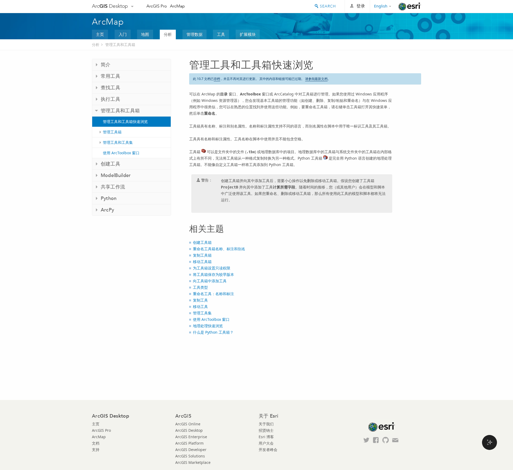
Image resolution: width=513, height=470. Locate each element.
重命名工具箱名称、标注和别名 (219, 248)
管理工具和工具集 (118, 142)
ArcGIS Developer (191, 449)
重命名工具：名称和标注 (213, 293)
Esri (409, 6)
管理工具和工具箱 (120, 44)
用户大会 (266, 443)
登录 (360, 6)
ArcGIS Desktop (189, 430)
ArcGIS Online (187, 423)
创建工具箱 (202, 242)
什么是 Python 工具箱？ (213, 332)
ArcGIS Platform (189, 443)
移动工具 (200, 306)
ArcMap (177, 6)
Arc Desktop (110, 6)
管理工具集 (202, 312)
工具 (221, 34)
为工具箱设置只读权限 (211, 268)
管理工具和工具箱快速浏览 (125, 121)
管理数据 (194, 34)
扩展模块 (248, 34)
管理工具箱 (112, 131)
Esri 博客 (266, 436)
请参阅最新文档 (316, 78)
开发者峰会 (268, 449)
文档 (95, 443)
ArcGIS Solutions (190, 456)
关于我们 (266, 423)
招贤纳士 (266, 430)
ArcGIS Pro (156, 6)
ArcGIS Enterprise (191, 436)
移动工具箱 (202, 261)
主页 (100, 34)
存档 (217, 78)
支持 (95, 449)
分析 (168, 34)
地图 (145, 34)
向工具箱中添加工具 (210, 280)
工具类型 (200, 287)
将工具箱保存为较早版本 (213, 274)
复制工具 (200, 300)
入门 (123, 34)
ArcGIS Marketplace (193, 462)
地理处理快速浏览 (208, 325)
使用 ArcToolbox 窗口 (121, 152)
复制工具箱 (202, 255)
